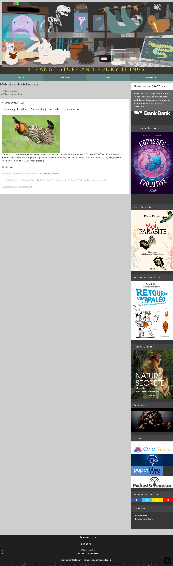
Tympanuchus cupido (97, 180)
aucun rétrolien (25, 187)
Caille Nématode (13, 180)
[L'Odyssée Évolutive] (152, 163)
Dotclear (76, 560)
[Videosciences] (152, 482)
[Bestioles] (152, 420)
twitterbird (147, 500)
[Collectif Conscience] (152, 460)
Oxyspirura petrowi (61, 180)
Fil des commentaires (13, 94)
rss (157, 500)
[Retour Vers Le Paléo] (152, 310)
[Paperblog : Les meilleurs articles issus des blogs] (152, 471)
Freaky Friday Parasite (48, 174)
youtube (168, 500)
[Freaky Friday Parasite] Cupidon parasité (40, 109)
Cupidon (26, 180)
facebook (136, 500)
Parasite (75, 180)
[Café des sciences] (152, 447)
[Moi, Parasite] (152, 240)
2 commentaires (9, 187)
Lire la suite (7, 167)
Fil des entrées (10, 91)
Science (82, 180)
